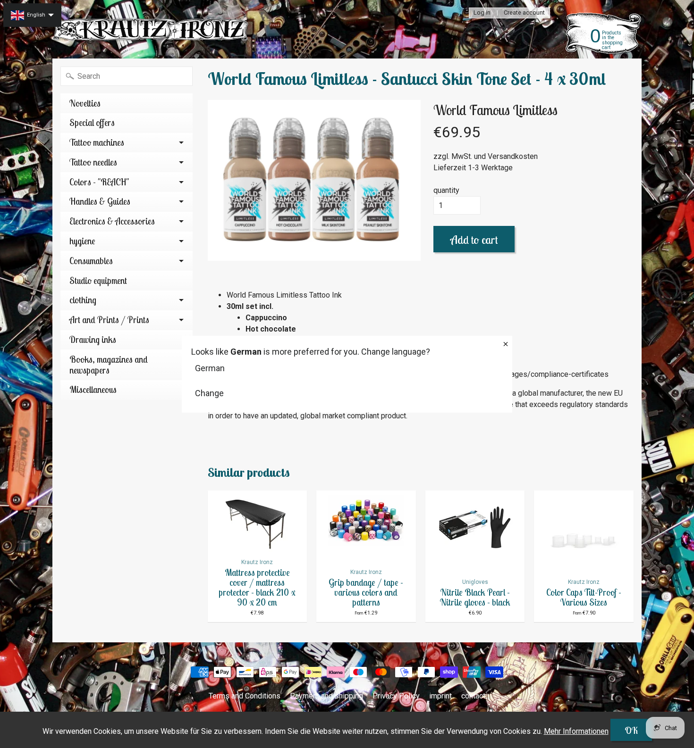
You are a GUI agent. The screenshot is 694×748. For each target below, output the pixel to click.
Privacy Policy (396, 695)
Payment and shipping (326, 695)
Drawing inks (92, 339)
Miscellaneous (93, 389)
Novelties (85, 103)
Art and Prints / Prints (109, 319)
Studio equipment (98, 280)
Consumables (91, 260)
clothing (82, 300)
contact (473, 695)
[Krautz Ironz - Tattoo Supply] (151, 29)
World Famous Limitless (495, 109)
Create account (524, 13)
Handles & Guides (99, 201)
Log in (482, 13)
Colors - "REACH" (99, 182)
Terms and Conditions (244, 695)
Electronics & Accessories (112, 221)
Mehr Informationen (576, 731)
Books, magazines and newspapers (108, 365)
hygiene (82, 241)
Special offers (92, 122)
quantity (446, 190)
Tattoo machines (96, 142)
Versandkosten (513, 156)
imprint (440, 695)
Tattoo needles (93, 162)
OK (631, 730)
